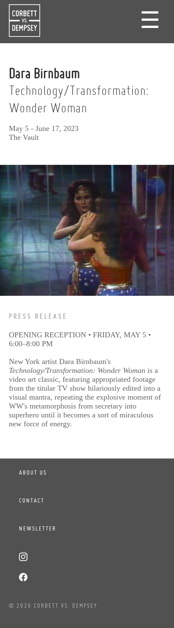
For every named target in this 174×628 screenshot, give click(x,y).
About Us (33, 472)
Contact (31, 500)
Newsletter (37, 528)
